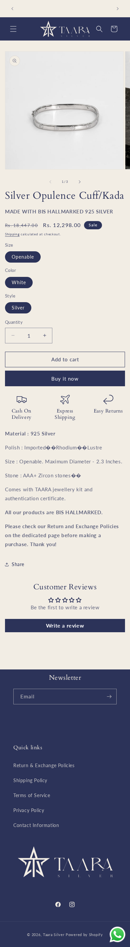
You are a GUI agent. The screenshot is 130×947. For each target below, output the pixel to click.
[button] (13, 29)
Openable (23, 257)
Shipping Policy (30, 780)
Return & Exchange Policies (44, 765)
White (19, 282)
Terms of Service (31, 795)
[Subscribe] (109, 696)
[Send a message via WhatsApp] (117, 934)
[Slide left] (50, 182)
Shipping (12, 234)
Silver (18, 307)
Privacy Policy (28, 810)
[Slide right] (79, 182)
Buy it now (65, 379)
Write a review (65, 625)
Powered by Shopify (84, 934)
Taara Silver (54, 934)
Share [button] (18, 564)
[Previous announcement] (12, 8)
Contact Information (36, 825)
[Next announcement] (117, 8)
